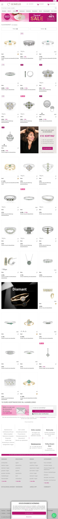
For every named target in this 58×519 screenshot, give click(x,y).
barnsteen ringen (34, 470)
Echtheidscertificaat (8, 432)
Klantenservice (36, 444)
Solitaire (46, 475)
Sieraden (4, 11)
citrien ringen (33, 473)
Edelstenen (22, 11)
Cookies (3, 513)
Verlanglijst (41, 4)
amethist (18, 468)
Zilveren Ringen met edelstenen (49, 468)
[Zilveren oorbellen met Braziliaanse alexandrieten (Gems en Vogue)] (10, 261)
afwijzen (27, 508)
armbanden (4, 463)
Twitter (45, 491)
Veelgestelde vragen (8, 444)
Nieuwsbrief (21, 438)
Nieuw (40, 11)
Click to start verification (41, 414)
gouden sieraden (5, 473)
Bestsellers (34, 11)
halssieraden (4, 478)
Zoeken (55, 8)
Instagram (52, 491)
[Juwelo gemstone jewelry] (52, 512)
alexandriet (18, 465)
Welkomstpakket (8, 434)
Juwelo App (8, 440)
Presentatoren (21, 434)
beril (17, 476)
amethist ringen (34, 465)
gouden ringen (5, 470)
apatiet (17, 470)
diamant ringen (5, 468)
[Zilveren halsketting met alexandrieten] (29, 261)
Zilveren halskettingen (50, 472)
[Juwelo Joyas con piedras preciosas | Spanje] (50, 512)
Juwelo (15, 11)
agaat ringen (33, 463)
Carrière (3, 510)
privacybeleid (43, 417)
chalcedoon (19, 478)
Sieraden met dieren (49, 477)
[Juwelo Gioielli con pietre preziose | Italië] (55, 512)
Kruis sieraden (47, 463)
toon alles (4, 481)
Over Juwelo (54, 11)
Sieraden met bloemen (50, 480)
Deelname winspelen (8, 436)
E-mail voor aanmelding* (39, 408)
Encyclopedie (47, 11)
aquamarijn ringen (34, 468)
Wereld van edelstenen (22, 440)
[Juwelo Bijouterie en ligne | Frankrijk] (47, 512)
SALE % (9, 11)
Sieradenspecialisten (21, 432)
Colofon (9, 513)
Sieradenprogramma (21, 436)
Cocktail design (48, 465)
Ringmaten (8, 438)
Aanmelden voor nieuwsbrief (43, 411)
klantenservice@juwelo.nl (24, 0)
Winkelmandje (51, 4)
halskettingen (5, 476)
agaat (17, 463)
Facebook (48, 491)
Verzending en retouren (8, 442)
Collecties (28, 11)
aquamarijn (19, 473)
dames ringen (5, 465)
